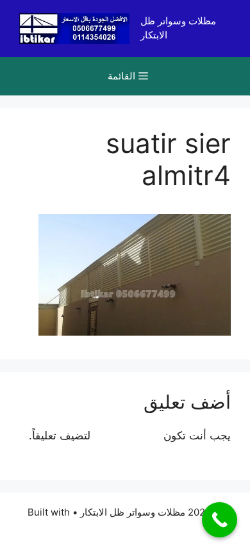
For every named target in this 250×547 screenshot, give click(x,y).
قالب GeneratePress (125, 526)
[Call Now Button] (219, 519)
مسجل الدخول (127, 435)
